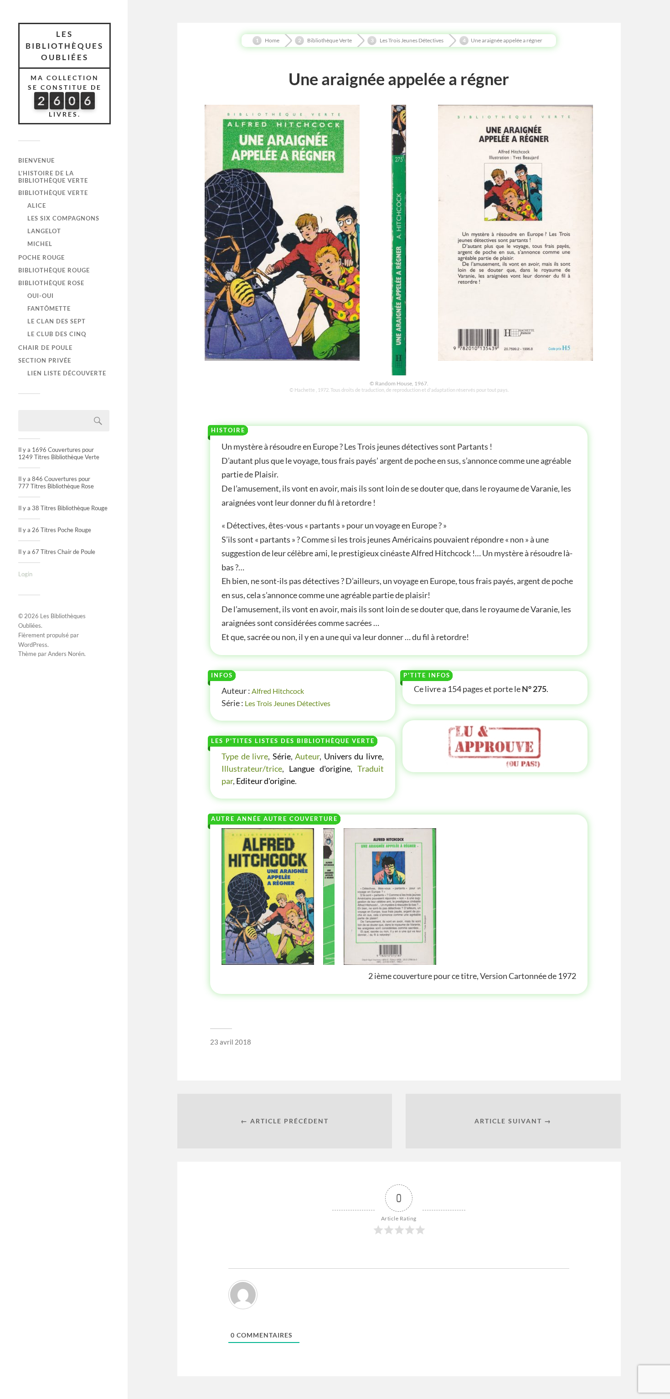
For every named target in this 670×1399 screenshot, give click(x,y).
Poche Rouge (41, 257)
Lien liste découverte (66, 373)
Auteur (307, 756)
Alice (36, 205)
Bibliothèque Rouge (54, 270)
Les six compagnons (63, 218)
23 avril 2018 (230, 1042)
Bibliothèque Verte (53, 192)
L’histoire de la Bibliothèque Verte (53, 176)
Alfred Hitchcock (278, 691)
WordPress (32, 644)
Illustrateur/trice (252, 769)
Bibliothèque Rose (51, 283)
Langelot (44, 231)
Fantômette (49, 308)
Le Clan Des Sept (56, 321)
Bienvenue (36, 160)
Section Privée (44, 360)
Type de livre (245, 756)
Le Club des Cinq (56, 334)
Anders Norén (66, 653)
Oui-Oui (40, 295)
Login (25, 574)
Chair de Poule (45, 347)
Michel (39, 243)
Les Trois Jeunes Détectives (287, 703)
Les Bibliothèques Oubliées (64, 45)
